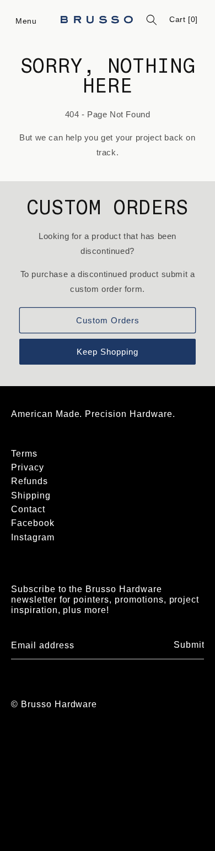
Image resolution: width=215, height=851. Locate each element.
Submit (189, 644)
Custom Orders (107, 320)
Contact (28, 509)
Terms (24, 453)
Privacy (27, 467)
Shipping (31, 495)
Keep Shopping (107, 351)
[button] (26, 20)
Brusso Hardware (59, 704)
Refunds (29, 481)
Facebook (33, 523)
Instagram (33, 537)
